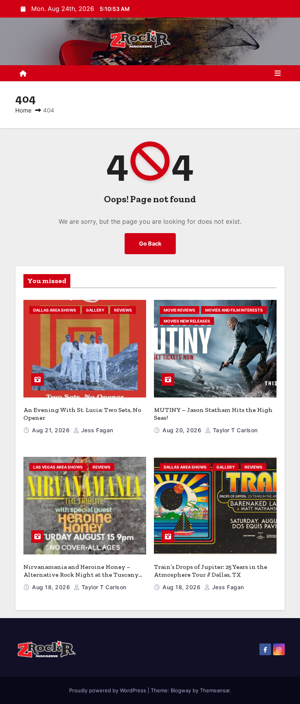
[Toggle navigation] (278, 73)
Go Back (150, 243)
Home (23, 110)
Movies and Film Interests (234, 310)
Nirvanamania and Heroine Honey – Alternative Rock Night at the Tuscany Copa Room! (81, 574)
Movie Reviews (179, 310)
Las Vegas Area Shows (58, 467)
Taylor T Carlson (234, 430)
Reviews (123, 310)
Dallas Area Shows (54, 310)
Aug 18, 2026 (52, 587)
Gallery (95, 310)
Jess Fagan (96, 430)
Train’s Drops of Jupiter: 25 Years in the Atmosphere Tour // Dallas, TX (210, 570)
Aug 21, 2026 (51, 430)
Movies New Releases (187, 321)
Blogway (181, 690)
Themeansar (215, 690)
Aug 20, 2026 (182, 430)
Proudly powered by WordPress (108, 690)
